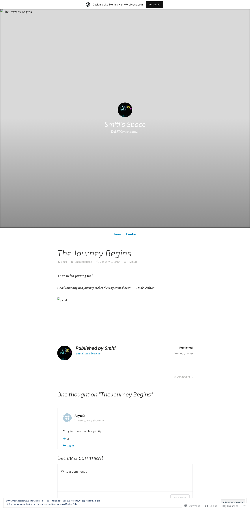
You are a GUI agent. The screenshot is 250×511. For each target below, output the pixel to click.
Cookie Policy (71, 504)
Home (117, 234)
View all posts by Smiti (88, 354)
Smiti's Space (125, 124)
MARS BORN (182, 377)
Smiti (64, 261)
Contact (132, 234)
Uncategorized (83, 261)
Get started (154, 4)
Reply (70, 446)
